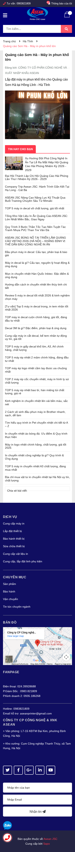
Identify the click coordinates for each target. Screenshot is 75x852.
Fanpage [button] (11, 672)
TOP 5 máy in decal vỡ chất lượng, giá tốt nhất (34, 208)
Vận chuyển (10, 599)
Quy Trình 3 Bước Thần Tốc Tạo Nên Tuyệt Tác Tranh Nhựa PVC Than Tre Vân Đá (35, 228)
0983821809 (24, 3)
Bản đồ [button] (9, 622)
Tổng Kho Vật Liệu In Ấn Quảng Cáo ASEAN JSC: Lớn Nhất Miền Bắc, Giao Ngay (36, 217)
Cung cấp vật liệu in (15, 553)
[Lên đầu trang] (68, 833)
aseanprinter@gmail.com (36, 713)
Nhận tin (36, 811)
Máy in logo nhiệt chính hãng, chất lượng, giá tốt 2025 (35, 446)
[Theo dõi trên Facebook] (18, 770)
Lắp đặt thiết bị (12, 531)
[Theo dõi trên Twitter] (7, 770)
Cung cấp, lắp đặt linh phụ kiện (22, 561)
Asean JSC (50, 838)
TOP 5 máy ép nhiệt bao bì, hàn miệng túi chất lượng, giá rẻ (34, 392)
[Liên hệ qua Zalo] (7, 825)
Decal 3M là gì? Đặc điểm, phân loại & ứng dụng (35, 328)
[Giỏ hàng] (67, 17)
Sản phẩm (9, 583)
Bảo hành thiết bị (13, 538)
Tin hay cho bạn (20, 149)
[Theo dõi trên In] (39, 770)
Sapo (46, 843)
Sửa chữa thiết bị (14, 546)
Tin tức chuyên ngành (16, 606)
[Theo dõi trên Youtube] (50, 770)
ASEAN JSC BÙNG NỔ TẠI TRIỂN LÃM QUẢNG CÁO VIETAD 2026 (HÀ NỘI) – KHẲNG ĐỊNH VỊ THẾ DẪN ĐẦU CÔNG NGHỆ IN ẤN (35, 241)
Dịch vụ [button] (10, 516)
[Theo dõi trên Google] (29, 770)
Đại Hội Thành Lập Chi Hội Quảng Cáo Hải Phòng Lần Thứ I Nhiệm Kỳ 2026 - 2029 (36, 177)
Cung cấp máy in (13, 523)
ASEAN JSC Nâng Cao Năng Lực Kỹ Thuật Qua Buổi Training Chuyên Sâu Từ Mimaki (35, 199)
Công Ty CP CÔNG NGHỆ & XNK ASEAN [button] (30, 722)
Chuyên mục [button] (14, 577)
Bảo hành (9, 591)
